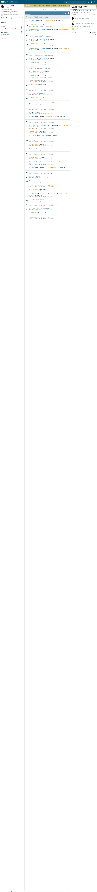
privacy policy (79, 7)
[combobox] (75, 2)
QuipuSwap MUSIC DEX (50, 20)
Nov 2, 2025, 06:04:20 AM (37, 72)
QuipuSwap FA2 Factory (10, 28)
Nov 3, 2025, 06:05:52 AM (37, 68)
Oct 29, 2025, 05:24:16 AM (37, 218)
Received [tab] (39, 13)
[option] (47, 17)
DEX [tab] (35, 5)
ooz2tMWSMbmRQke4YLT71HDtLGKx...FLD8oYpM (83, 10)
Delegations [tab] (47, 13)
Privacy (19, 891)
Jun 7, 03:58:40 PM (36, 17)
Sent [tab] (33, 13)
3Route (28, 9)
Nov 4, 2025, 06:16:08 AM (37, 64)
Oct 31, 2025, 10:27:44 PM (37, 81)
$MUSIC (35, 24)
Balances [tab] (41, 5)
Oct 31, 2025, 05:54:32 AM (37, 209)
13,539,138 (88, 12)
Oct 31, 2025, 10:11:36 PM (37, 141)
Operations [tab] (28, 5)
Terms (15, 891)
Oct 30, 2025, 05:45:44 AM (37, 214)
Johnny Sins (37, 20)
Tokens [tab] (48, 5)
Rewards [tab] (54, 5)
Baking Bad (11, 891)
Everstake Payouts (45, 62)
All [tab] (27, 13)
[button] (13, 2)
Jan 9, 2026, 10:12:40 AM (37, 45)
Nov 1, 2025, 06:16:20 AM (37, 77)
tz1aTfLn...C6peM (42, 16)
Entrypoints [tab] (62, 5)
